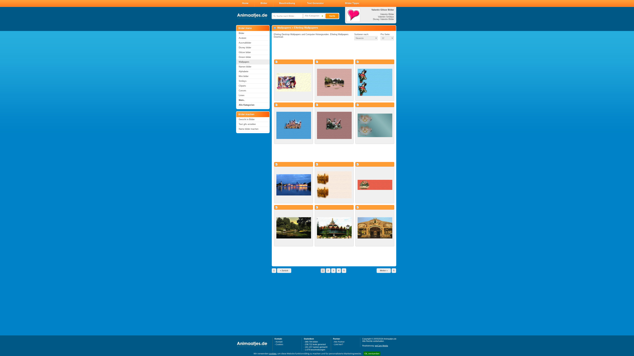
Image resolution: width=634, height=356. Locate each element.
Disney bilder (245, 47)
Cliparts (242, 86)
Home (245, 3)
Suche (332, 16)
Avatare (242, 38)
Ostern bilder (245, 57)
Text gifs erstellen (247, 124)
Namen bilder (245, 66)
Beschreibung (287, 3)
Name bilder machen (248, 129)
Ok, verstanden (371, 353)
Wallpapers (244, 62)
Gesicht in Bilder (247, 119)
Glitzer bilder (245, 52)
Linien (241, 95)
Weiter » (384, 270)
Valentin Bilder (387, 14)
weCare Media (381, 346)
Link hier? (338, 344)
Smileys (243, 81)
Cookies (279, 344)
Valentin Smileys (386, 16)
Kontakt (279, 342)
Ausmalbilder (245, 43)
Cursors (242, 90)
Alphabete (243, 71)
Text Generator (315, 3)
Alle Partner (339, 342)
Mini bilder (243, 76)
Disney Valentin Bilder (383, 19)
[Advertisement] (334, 50)
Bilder (264, 3)
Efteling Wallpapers (306, 27)
